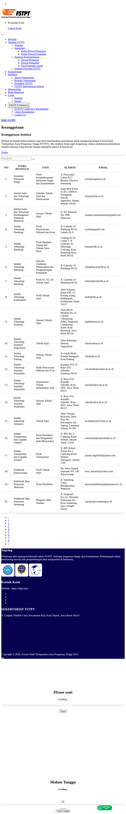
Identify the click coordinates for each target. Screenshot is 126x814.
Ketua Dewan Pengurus (33, 51)
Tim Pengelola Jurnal (32, 65)
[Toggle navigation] (2, 34)
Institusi (18, 98)
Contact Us (20, 114)
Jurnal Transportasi (24, 77)
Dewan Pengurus (30, 59)
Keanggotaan (15, 71)
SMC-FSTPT (8, 120)
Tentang (18, 45)
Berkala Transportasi (25, 80)
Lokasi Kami (14, 28)
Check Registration (24, 111)
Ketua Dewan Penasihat (33, 54)
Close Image (63, 811)
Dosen (17, 101)
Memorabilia (14, 89)
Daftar (4, 152)
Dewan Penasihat (30, 62)
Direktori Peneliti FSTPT (27, 68)
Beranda (12, 39)
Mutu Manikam (16, 92)
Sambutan (20, 48)
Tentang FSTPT (16, 42)
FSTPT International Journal (29, 86)
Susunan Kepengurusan (27, 57)
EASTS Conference (18, 105)
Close (63, 711)
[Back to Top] (2, 658)
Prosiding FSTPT (23, 83)
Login (11, 95)
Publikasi (12, 74)
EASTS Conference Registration (31, 109)
